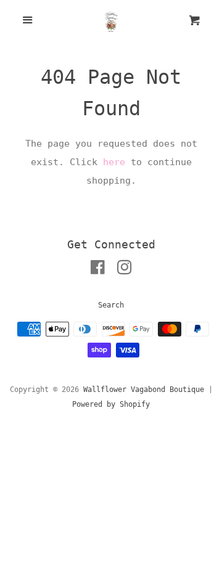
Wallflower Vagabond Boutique (143, 389)
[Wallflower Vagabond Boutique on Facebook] (97, 269)
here (114, 162)
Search (111, 305)
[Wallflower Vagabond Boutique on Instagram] (124, 269)
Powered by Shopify (111, 404)
